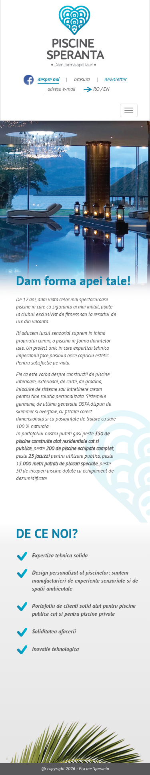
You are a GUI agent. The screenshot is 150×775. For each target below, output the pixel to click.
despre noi (48, 79)
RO (96, 89)
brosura (82, 79)
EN (106, 89)
